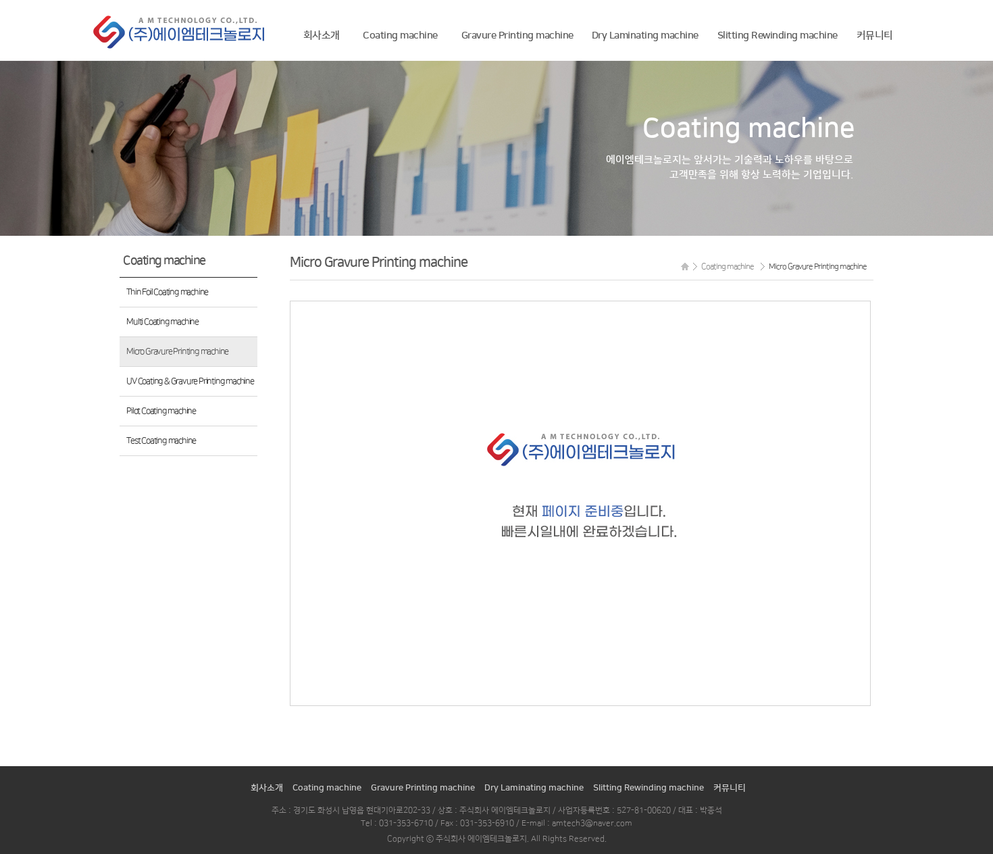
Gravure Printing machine (517, 35)
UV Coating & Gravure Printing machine (190, 381)
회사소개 (321, 35)
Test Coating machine (161, 440)
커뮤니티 (875, 35)
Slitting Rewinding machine (777, 35)
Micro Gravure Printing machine (177, 351)
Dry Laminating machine (645, 35)
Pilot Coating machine (161, 411)
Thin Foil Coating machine (167, 292)
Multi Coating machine (162, 321)
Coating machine (400, 35)
